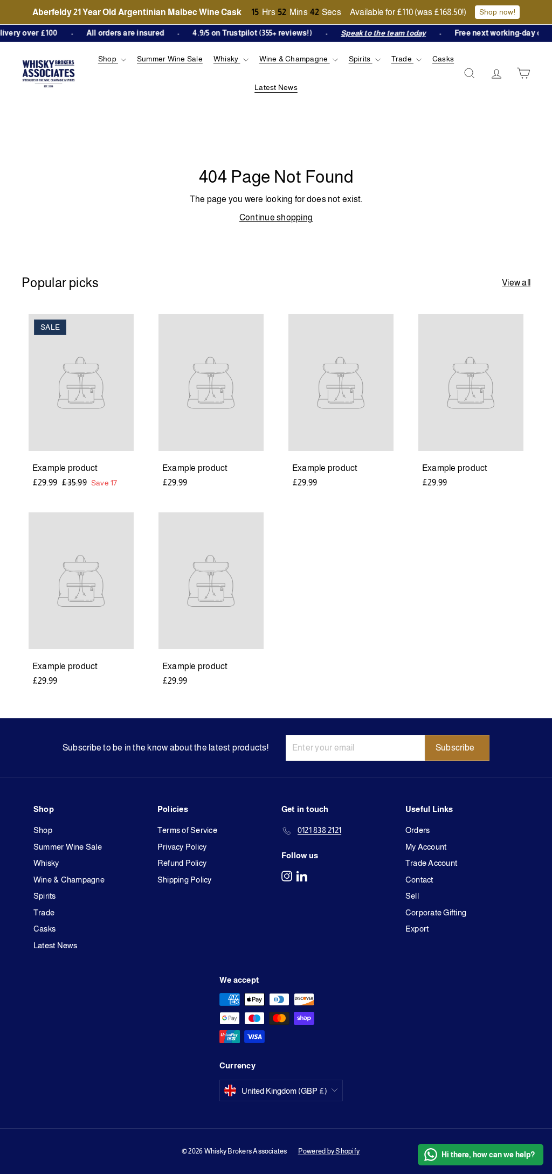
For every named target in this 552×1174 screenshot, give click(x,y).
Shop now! (497, 12)
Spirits (360, 58)
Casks (443, 58)
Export (417, 928)
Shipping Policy (184, 879)
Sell (412, 895)
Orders (417, 830)
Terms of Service (187, 830)
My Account (425, 846)
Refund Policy (181, 862)
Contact (419, 879)
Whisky (226, 58)
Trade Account (431, 862)
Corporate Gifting (435, 912)
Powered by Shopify (329, 1151)
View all (516, 282)
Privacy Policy (181, 846)
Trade (402, 58)
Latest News (276, 87)
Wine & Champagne (294, 58)
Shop (108, 58)
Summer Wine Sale (170, 58)
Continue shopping (276, 217)
